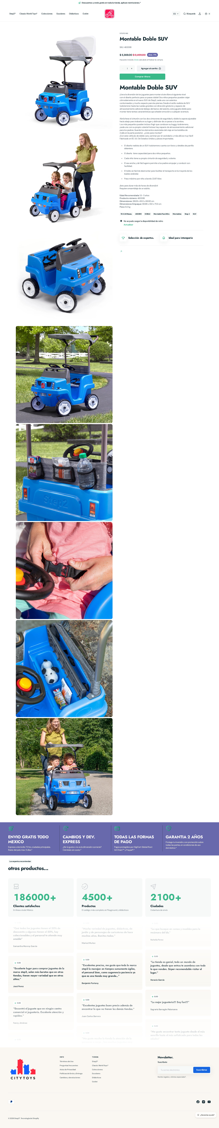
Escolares (96, 1073)
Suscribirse (201, 1070)
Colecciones (97, 1069)
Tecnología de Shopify (30, 1118)
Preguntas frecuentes (69, 1065)
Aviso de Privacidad (68, 1069)
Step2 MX (124, 33)
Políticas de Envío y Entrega (71, 1073)
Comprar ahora (142, 76)
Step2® (95, 1061)
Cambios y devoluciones (70, 1077)
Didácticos (96, 1077)
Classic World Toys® (100, 1065)
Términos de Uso (67, 1061)
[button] (189, 14)
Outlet (94, 1081)
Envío (136, 60)
